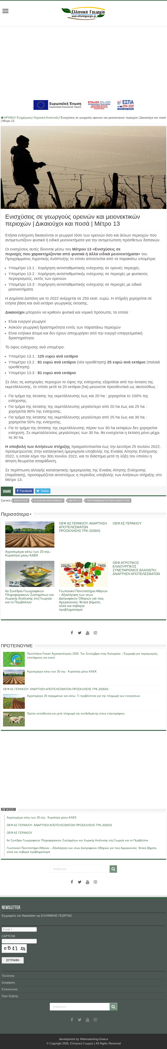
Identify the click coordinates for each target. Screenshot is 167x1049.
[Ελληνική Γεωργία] (83, 13)
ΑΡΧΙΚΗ (9, 117)
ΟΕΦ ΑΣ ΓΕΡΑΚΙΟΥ (127, 523)
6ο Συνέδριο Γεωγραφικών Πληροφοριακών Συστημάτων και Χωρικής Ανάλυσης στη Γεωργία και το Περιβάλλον (29, 596)
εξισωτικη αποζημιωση (48, 500)
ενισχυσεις (21, 500)
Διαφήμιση (8, 982)
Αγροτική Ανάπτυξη (46, 117)
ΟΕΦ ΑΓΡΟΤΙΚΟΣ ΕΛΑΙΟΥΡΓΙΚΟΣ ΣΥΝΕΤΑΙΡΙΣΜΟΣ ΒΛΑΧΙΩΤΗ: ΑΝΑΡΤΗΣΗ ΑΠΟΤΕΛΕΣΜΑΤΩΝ (136, 568)
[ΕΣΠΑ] (84, 104)
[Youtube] (87, 632)
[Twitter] (79, 632)
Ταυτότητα (8, 975)
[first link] (5, 11)
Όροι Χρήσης (10, 996)
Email (7, 929)
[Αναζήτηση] (113, 869)
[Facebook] (71, 632)
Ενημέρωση (24, 117)
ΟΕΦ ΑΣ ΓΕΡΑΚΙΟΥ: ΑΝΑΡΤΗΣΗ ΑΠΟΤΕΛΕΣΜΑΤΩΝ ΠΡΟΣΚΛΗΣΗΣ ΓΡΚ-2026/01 (83, 527)
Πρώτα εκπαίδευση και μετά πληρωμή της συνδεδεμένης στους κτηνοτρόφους (76, 713)
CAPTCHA (9, 936)
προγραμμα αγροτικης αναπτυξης (108, 500)
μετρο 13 (75, 500)
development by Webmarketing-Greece (83, 1039)
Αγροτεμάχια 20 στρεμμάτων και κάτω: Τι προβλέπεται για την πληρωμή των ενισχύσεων (83, 696)
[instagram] (95, 632)
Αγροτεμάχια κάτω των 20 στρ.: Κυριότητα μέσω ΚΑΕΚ (28, 553)
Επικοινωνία (10, 989)
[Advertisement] (83, 62)
